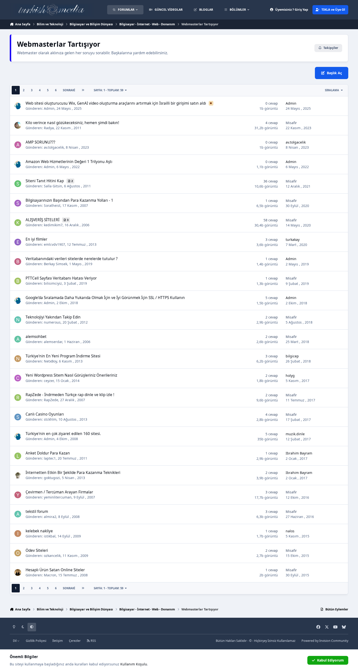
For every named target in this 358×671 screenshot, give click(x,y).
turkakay (293, 239)
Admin (49, 108)
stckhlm (50, 419)
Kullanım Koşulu (133, 664)
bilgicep (292, 356)
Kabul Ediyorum (330, 660)
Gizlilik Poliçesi (36, 641)
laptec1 (50, 458)
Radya (49, 128)
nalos (290, 531)
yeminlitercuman (58, 497)
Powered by (324, 641)
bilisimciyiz (53, 283)
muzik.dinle (295, 434)
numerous (52, 322)
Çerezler (75, 641)
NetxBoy (50, 361)
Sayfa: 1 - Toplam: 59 (108, 90)
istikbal (50, 536)
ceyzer (49, 380)
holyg (290, 375)
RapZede (51, 400)
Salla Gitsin (53, 186)
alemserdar (53, 341)
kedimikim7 (53, 225)
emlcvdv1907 (54, 244)
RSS (93, 641)
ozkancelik (52, 555)
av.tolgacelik (54, 147)
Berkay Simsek (55, 264)
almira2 (50, 516)
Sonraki (69, 90)
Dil (15, 641)
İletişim (57, 641)
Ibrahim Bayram (299, 453)
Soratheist (52, 205)
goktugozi (52, 477)
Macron (50, 575)
